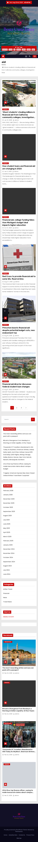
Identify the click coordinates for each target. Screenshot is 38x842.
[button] (30, 56)
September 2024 (9, 562)
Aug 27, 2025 (8, 282)
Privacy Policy (30, 835)
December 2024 (9, 549)
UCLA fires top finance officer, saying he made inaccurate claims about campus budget (17, 466)
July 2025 (6, 520)
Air (14, 49)
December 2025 (8, 499)
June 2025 (6, 524)
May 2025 (6, 528)
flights (28, 49)
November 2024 (8, 553)
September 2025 (9, 511)
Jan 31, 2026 (8, 120)
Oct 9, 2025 (8, 228)
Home (4, 65)
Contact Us (22, 835)
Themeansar (19, 831)
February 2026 (8, 491)
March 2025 (7, 537)
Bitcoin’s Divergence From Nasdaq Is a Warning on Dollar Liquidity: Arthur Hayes (18, 710)
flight (33, 49)
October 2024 (8, 557)
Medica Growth (8, 617)
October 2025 (8, 507)
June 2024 (6, 574)
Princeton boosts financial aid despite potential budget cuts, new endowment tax (18, 330)
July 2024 (6, 570)
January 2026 (8, 495)
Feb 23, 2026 (8, 673)
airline (23, 49)
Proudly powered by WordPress (13, 830)
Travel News (7, 602)
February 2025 (8, 541)
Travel (10, 49)
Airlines (19, 49)
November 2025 (8, 503)
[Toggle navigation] (26, 56)
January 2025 (8, 545)
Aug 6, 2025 (8, 389)
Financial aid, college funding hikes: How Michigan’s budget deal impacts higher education (18, 222)
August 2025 (7, 516)
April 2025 (6, 532)
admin (16, 120)
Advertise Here (13, 835)
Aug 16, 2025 (8, 336)
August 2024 (7, 566)
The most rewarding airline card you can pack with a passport (18, 669)
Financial (5, 109)
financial (4, 49)
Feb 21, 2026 (8, 795)
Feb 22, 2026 (8, 714)
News (5, 598)
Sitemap (19, 838)
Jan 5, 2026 (8, 171)
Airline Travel (7, 589)
